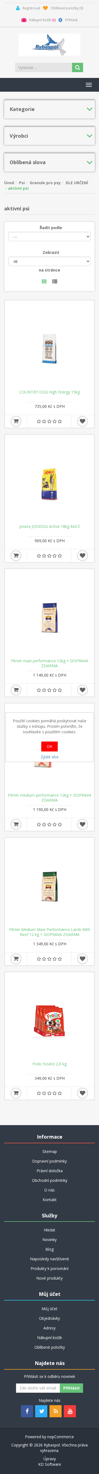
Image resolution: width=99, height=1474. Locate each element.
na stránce (49, 270)
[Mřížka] (44, 282)
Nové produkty (49, 1278)
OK (49, 746)
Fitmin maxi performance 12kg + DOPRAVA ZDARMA (49, 663)
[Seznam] (54, 282)
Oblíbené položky (49, 1347)
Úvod (9, 182)
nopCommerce (60, 1436)
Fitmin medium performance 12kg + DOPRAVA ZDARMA (49, 798)
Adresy (49, 1328)
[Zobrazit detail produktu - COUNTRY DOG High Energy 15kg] (49, 345)
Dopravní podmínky (49, 1161)
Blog (49, 1249)
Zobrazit (51, 252)
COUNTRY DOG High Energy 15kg (50, 392)
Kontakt (50, 1199)
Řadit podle (51, 227)
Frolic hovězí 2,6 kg (49, 1064)
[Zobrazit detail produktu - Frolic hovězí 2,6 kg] (49, 1017)
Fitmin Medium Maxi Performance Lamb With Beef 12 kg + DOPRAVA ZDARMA (49, 932)
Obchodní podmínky (49, 1180)
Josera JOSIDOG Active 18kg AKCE (49, 526)
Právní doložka (50, 1170)
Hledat (49, 1230)
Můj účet (49, 1308)
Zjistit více (50, 756)
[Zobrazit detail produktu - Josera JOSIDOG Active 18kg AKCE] (49, 479)
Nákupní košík (49, 1337)
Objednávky (49, 1318)
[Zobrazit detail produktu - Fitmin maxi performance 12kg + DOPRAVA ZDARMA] (49, 614)
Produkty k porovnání (49, 1268)
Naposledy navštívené (49, 1258)
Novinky (49, 1239)
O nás (49, 1190)
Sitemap (49, 1151)
